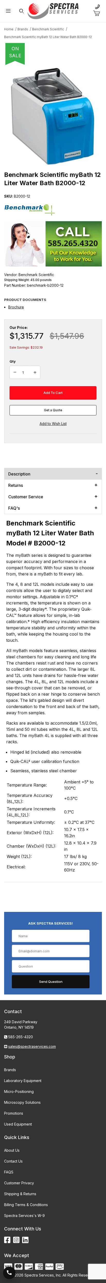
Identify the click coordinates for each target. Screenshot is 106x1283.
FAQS (8, 1172)
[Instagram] (16, 1240)
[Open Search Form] (21, 11)
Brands (10, 1070)
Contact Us (13, 1161)
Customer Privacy (19, 1183)
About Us (12, 1150)
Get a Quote (53, 410)
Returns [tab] (15, 485)
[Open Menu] (8, 11)
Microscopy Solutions (22, 1102)
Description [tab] (19, 474)
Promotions (13, 1113)
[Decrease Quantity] (15, 372)
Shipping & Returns (20, 1194)
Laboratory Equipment (22, 1080)
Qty (13, 361)
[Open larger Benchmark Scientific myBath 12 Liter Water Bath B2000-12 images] (53, 116)
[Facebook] (7, 1240)
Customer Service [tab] (25, 496)
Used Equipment (18, 1124)
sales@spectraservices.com (32, 1046)
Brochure (16, 307)
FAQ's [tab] (14, 508)
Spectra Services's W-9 (24, 1215)
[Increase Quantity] (35, 372)
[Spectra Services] (53, 11)
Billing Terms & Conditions (26, 1204)
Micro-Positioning (19, 1091)
